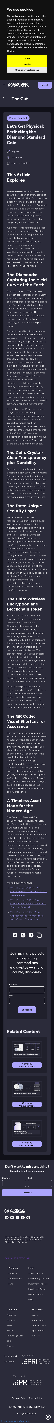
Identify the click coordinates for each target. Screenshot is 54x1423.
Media (10, 1330)
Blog (30, 1299)
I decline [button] (27, 64)
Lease (35, 1315)
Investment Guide (36, 1289)
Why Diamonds (35, 1273)
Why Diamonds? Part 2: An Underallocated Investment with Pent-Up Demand (28, 903)
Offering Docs (39, 1325)
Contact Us (12, 1320)
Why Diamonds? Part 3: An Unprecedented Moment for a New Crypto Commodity (26, 916)
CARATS (12, 1273)
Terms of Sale (18, 1398)
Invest (44, 85)
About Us (11, 1315)
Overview (9, 1362)
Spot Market (38, 1330)
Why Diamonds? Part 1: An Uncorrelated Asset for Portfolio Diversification (28, 891)
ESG (9, 1341)
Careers (10, 1346)
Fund (10, 1284)
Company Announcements (27, 1065)
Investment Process (38, 1284)
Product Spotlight (18, 118)
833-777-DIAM (22, 1259)
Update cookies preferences (14, 1421)
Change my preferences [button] (27, 70)
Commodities (15, 1278)
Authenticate (38, 1320)
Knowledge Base (15, 1336)
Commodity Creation (38, 1278)
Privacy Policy (35, 1398)
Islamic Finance (35, 1294)
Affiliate (36, 1336)
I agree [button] (27, 58)
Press (9, 1325)
